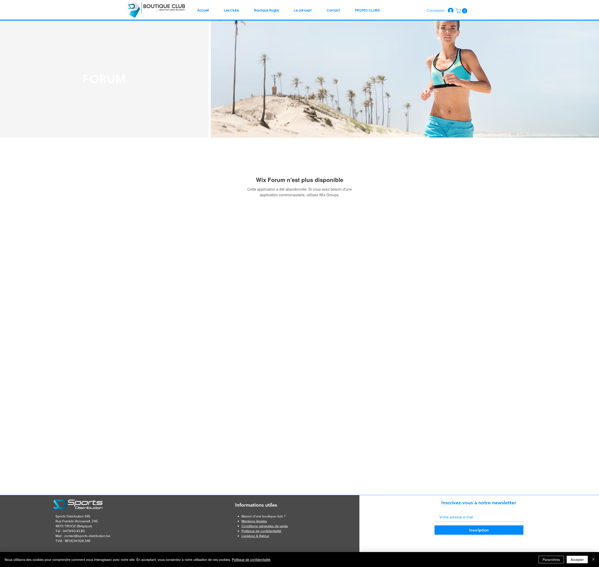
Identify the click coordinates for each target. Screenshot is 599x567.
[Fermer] (593, 559)
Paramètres (551, 559)
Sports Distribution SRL (73, 516)
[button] (462, 10)
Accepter (577, 559)
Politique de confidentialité (251, 559)
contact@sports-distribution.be (87, 536)
